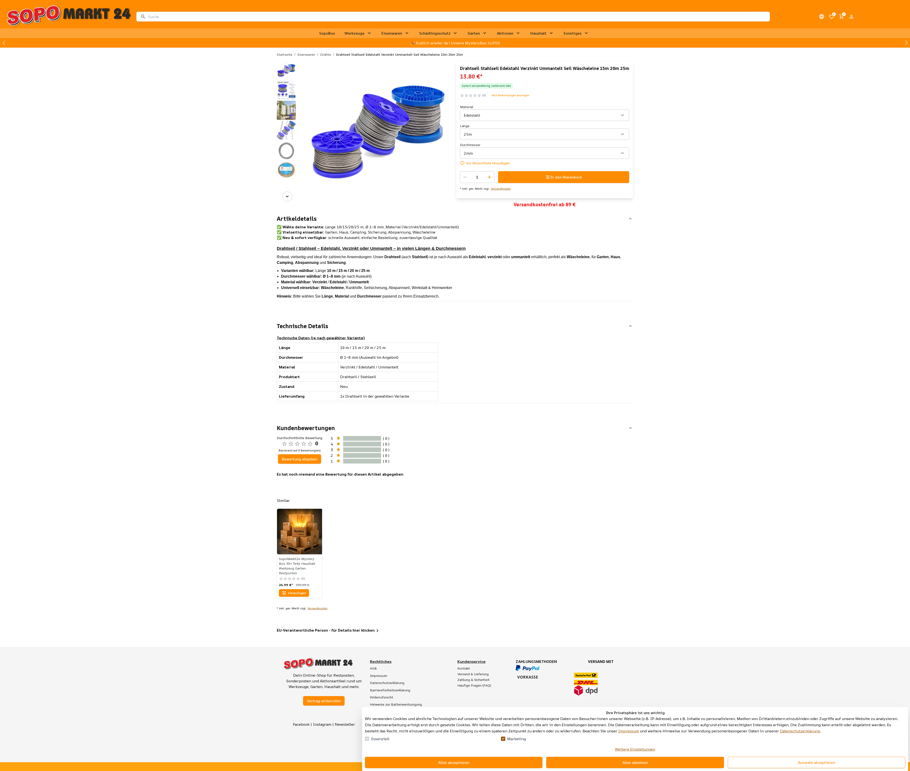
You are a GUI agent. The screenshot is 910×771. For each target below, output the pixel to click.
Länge (464, 126)
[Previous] (287, 67)
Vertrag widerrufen (324, 700)
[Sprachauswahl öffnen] (821, 16)
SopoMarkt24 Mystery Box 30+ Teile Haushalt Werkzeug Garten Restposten (297, 565)
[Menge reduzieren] (465, 177)
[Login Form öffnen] (851, 16)
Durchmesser (470, 144)
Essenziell (380, 738)
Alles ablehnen (635, 762)
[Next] (287, 196)
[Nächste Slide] (906, 43)
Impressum (628, 731)
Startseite (284, 54)
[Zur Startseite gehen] (68, 16)
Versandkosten (501, 189)
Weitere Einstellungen (635, 749)
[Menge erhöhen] (489, 177)
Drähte (325, 54)
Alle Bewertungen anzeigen (510, 95)
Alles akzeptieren (453, 762)
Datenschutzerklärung (800, 731)
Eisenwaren (306, 54)
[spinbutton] (477, 177)
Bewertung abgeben (299, 459)
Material (466, 107)
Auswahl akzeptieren (816, 762)
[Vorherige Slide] (3, 43)
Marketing (516, 738)
